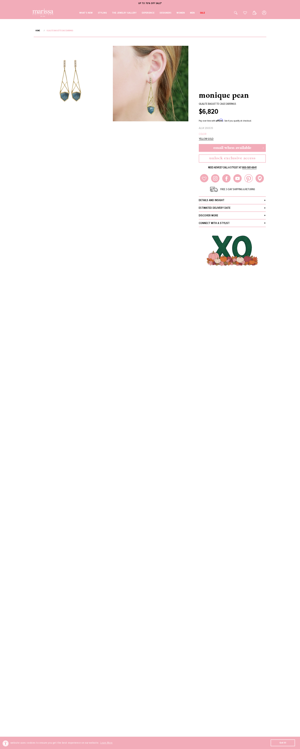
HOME (37, 30)
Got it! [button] (283, 742)
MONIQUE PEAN (224, 94)
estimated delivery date (215, 208)
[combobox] (232, 12)
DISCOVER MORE (208, 215)
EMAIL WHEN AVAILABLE (232, 148)
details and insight (211, 200)
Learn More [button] (106, 742)
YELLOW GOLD (206, 138)
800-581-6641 (249, 167)
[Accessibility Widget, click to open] (6, 743)
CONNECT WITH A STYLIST (214, 223)
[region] (150, 3)
